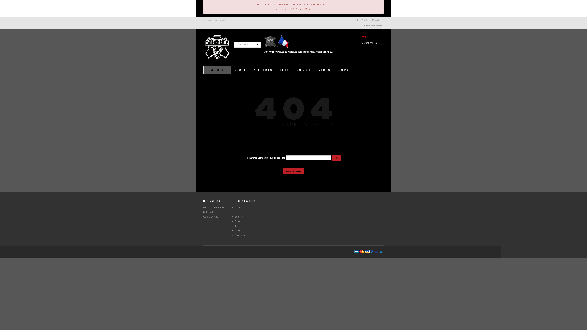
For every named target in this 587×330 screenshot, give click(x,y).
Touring (238, 225)
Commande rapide (373, 25)
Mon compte (220, 20)
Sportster (239, 216)
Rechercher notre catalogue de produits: (266, 157)
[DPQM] (217, 46)
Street (238, 221)
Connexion (207, 20)
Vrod (237, 230)
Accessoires (241, 235)
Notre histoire (210, 212)
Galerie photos (210, 216)
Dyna (237, 207)
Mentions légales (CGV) (214, 207)
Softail (238, 212)
